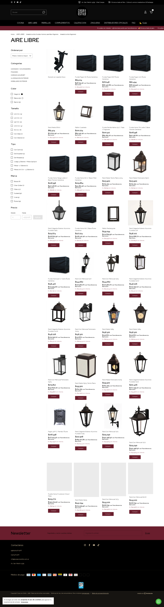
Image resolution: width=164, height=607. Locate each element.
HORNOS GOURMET (18, 75)
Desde (13, 213)
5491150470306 (16, 550)
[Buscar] (43, 12)
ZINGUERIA (95, 23)
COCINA (20, 23)
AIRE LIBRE (32, 23)
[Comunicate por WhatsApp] (158, 601)
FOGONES (14, 72)
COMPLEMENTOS (62, 23)
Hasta (24, 213)
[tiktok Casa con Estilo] (20, 2)
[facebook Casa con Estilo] (15, 2)
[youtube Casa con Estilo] (18, 2)
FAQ (133, 23)
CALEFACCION (80, 23)
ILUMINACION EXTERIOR (19, 78)
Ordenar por (17, 50)
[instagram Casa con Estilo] (12, 2)
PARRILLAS (46, 23)
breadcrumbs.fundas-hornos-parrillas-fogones (42, 34)
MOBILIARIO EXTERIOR (19, 81)
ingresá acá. (85, 593)
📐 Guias (143, 23)
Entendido (24, 602)
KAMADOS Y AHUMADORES (21, 69)
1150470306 (15, 555)
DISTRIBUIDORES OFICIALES (115, 23)
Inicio (12, 34)
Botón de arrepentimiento (100, 593)
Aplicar (38, 217)
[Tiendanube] (145, 594)
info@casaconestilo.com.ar (20, 559)
